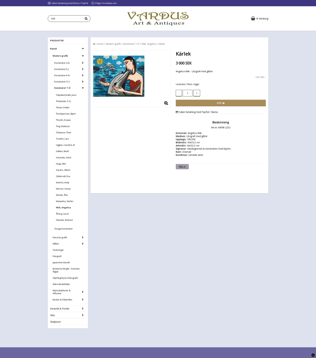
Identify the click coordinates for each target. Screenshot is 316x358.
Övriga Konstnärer (63, 228)
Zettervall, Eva (63, 176)
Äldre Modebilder (61, 284)
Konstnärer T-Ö (62, 87)
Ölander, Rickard (64, 219)
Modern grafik (60, 55)
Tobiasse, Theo (63, 132)
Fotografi (57, 256)
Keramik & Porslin (59, 308)
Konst (53, 48)
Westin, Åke (62, 194)
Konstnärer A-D (62, 62)
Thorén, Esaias (63, 119)
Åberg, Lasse (62, 213)
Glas (52, 315)
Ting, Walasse (63, 126)
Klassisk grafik (60, 237)
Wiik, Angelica (63, 207)
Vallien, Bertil (62, 151)
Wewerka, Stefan (64, 201)
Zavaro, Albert (63, 169)
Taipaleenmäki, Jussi (66, 94)
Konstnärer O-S (62, 81)
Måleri (56, 243)
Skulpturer (55, 321)
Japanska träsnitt (61, 262)
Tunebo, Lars (62, 138)
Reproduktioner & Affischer (61, 292)
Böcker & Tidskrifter (62, 299)
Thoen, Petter (62, 107)
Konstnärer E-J (61, 69)
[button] (259, 18)
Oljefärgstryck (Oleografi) (65, 277)
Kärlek (161, 43)
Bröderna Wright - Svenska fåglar (66, 270)
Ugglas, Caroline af (65, 144)
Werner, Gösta (63, 188)
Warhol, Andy (62, 182)
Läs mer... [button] (261, 76)
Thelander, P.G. (63, 101)
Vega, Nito (61, 163)
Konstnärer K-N (62, 75)
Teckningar (58, 249)
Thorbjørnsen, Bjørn (66, 113)
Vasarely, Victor (63, 157)
